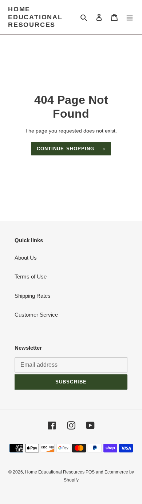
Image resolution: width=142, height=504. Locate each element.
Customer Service (36, 315)
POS (90, 472)
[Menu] (129, 17)
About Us (26, 258)
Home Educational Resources (35, 16)
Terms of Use (31, 276)
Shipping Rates (33, 296)
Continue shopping (65, 148)
